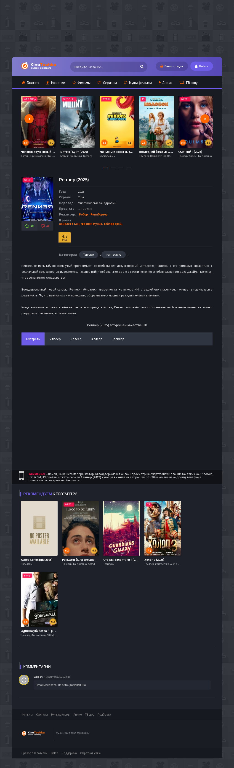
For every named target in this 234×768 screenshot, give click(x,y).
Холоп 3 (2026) (154, 560)
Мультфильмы (140, 82)
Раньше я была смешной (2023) (83, 560)
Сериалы (109, 82)
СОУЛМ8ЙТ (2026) (190, 152)
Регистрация (173, 66)
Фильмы (83, 82)
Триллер (88, 255)
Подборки (104, 714)
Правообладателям (34, 753)
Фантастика (114, 255)
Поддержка (69, 753)
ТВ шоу (89, 714)
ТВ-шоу (191, 82)
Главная (32, 82)
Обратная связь (90, 753)
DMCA (54, 753)
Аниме (167, 82)
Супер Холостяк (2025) (37, 560)
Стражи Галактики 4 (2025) (122, 560)
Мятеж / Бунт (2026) (74, 152)
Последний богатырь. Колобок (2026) (165, 152)
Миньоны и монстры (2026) (118, 152)
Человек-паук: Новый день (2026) (44, 152)
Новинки (57, 82)
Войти (203, 66)
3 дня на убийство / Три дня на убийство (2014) (54, 631)
